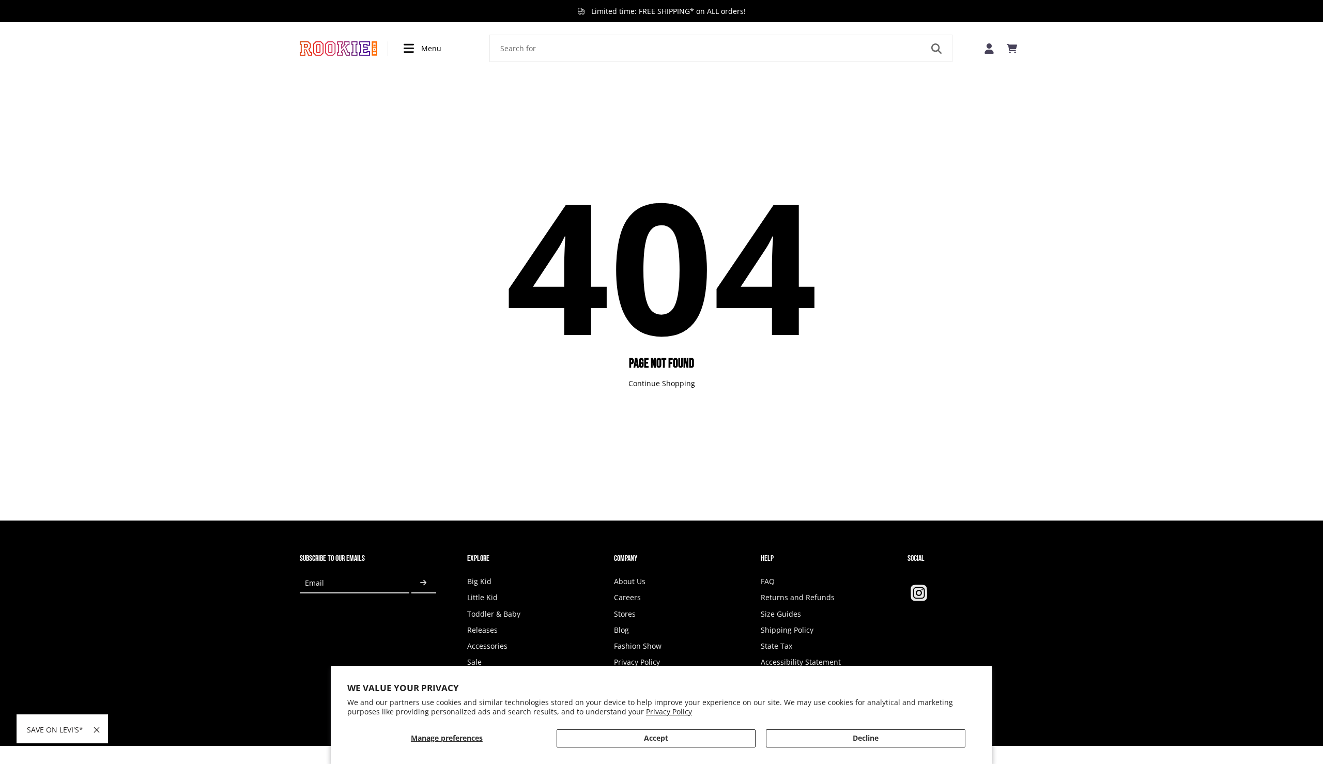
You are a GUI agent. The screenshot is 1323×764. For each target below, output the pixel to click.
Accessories (487, 646)
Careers (627, 597)
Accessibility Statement (801, 662)
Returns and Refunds (798, 597)
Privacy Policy (669, 711)
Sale (474, 662)
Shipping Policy (787, 630)
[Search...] (936, 48)
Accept (656, 738)
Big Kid (479, 581)
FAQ (768, 581)
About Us (629, 581)
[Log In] (989, 48)
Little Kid (482, 597)
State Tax (776, 646)
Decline (866, 738)
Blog (621, 630)
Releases (482, 630)
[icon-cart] (1012, 48)
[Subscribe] (423, 582)
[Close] (96, 730)
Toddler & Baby (493, 614)
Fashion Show (638, 646)
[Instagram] (918, 593)
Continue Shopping (661, 383)
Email (314, 583)
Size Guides (781, 614)
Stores (625, 614)
